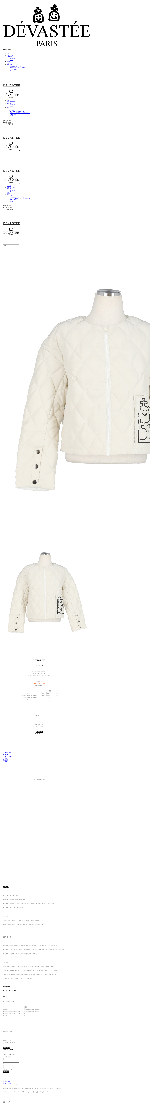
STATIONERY (13, 69)
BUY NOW (7, 986)
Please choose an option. (29, 695)
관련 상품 (6, 762)
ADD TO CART (8, 1049)
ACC (8, 63)
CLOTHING (9, 57)
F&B (11, 71)
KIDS (11, 60)
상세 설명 (6, 754)
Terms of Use (7, 1081)
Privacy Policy (7, 1083)
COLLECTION (10, 55)
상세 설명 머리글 (8, 753)
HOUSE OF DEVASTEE (15, 66)
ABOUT (8, 53)
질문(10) (5, 760)
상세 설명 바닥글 (8, 756)
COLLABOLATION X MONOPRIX (18, 68)
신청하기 (6, 1071)
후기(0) (5, 758)
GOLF (8, 61)
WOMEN (12, 58)
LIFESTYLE (9, 64)
